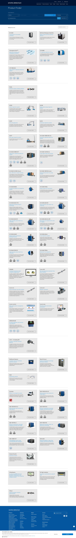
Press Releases (33, 520)
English (67, 1)
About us (21, 522)
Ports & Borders (44, 524)
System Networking (12, 527)
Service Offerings (45, 516)
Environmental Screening (13, 518)
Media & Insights (62, 4)
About (67, 4)
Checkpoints (22, 514)
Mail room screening (23, 518)
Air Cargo (21, 516)
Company (21, 521)
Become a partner (34, 525)
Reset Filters (64, 18)
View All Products (11, 514)
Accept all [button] (67, 534)
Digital (54, 4)
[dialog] (38, 534)
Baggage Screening (12, 516)
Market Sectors (39, 4)
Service (51, 4)
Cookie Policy (33, 535)
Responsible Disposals (45, 519)
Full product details (31, 42)
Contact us (21, 523)
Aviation (43, 523)
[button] (25, 536)
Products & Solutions (45, 4)
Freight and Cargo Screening (13, 519)
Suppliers (32, 526)
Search (59, 18)
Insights (32, 519)
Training (57, 4)
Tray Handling (11, 528)
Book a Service (44, 515)
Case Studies (33, 518)
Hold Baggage (22, 515)
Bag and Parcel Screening (13, 515)
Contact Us (59, 1)
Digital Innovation (34, 514)
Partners (32, 524)
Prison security (22, 517)
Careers (55, 1)
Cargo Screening (11, 517)
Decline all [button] (56, 534)
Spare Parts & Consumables (46, 517)
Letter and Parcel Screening (13, 520)
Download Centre (34, 521)
